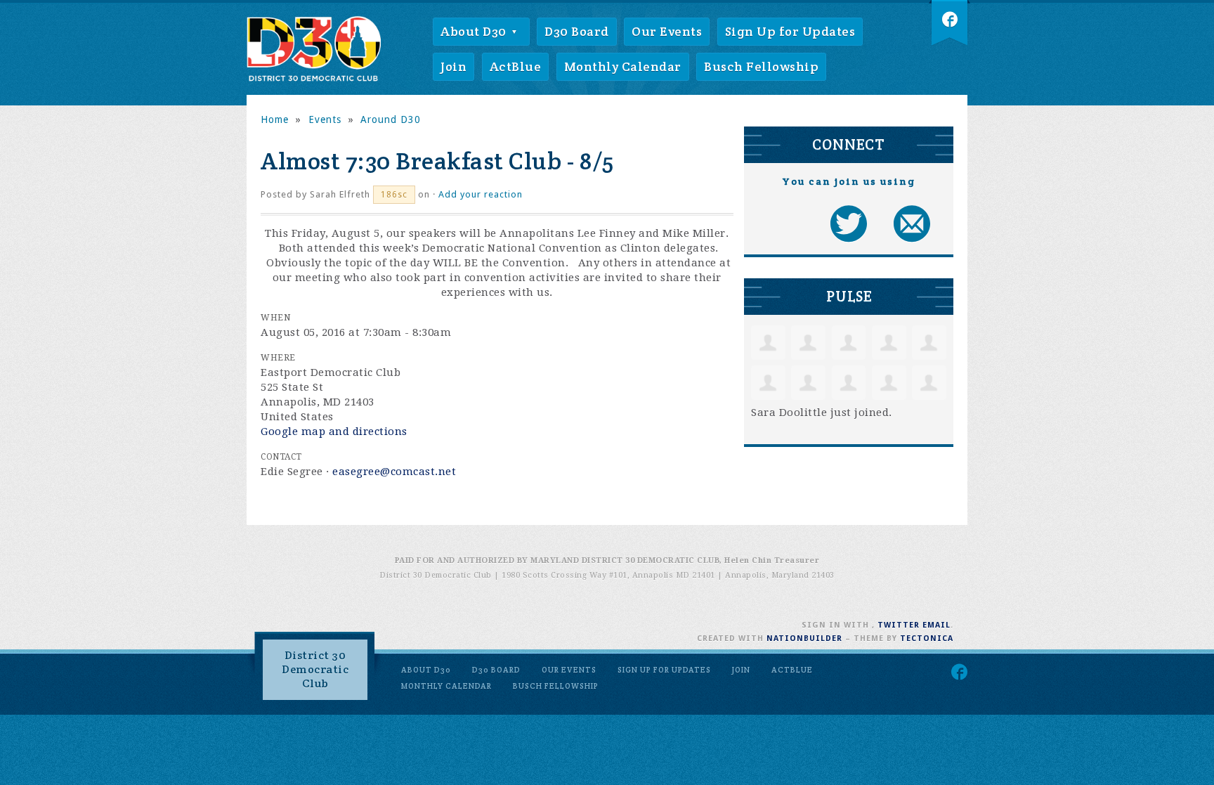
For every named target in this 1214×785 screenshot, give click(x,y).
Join (453, 66)
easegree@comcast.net (394, 471)
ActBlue (516, 66)
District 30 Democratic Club (315, 669)
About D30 (474, 31)
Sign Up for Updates (790, 31)
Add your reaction (480, 194)
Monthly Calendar (622, 66)
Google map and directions (334, 431)
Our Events (667, 31)
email (936, 625)
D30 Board (576, 31)
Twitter (898, 625)
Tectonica (926, 638)
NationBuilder (804, 638)
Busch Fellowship (761, 66)
